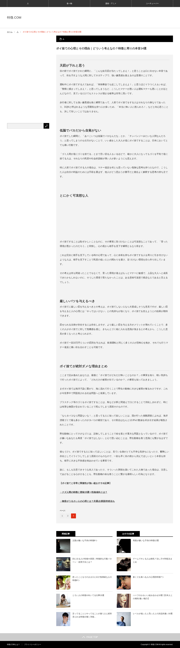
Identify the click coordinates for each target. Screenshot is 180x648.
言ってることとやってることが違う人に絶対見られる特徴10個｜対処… (92, 615)
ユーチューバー (152, 3)
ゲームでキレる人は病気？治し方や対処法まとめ (152, 560)
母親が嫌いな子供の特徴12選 (146, 540)
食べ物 (69, 3)
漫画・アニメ (110, 3)
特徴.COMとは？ (13, 644)
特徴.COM (14, 17)
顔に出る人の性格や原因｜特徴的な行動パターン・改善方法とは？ (92, 560)
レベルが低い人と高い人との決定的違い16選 (153, 613)
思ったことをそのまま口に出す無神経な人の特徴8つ (92, 578)
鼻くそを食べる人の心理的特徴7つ (148, 577)
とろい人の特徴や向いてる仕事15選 (88, 595)
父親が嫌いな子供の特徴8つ (84, 540)
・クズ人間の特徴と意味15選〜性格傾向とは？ (83, 492)
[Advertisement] (114, 218)
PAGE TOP (92, 637)
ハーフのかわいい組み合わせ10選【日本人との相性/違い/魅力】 (153, 596)
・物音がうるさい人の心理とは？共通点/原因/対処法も (87, 501)
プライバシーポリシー (32, 644)
